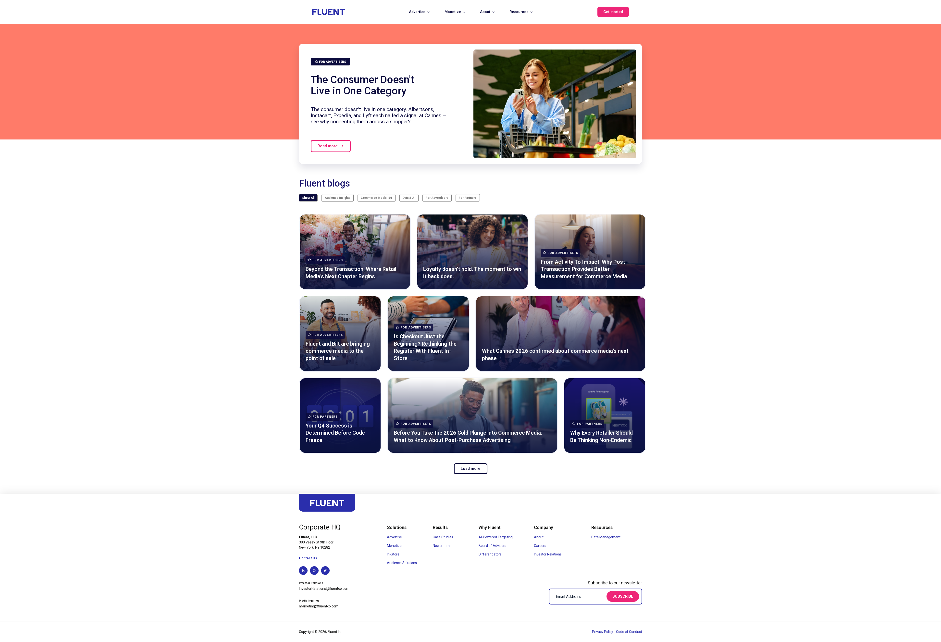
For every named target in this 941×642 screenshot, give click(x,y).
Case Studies (443, 537)
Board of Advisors (492, 546)
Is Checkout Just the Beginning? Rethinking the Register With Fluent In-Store (425, 347)
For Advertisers (437, 198)
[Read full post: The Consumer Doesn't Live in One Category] (554, 104)
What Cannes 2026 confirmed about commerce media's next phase (555, 354)
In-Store (393, 554)
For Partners (468, 198)
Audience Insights (337, 198)
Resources (518, 12)
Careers (540, 546)
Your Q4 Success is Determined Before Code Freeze (335, 433)
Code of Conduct (629, 632)
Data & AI (409, 198)
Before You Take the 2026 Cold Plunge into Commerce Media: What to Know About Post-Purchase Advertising (468, 436)
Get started (613, 12)
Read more (328, 146)
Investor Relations (548, 554)
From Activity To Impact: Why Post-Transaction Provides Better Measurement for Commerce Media (584, 269)
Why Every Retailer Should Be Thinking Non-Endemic (601, 436)
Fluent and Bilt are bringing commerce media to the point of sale (338, 351)
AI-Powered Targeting (496, 537)
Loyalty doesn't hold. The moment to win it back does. (472, 272)
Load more (471, 468)
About (485, 12)
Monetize (453, 12)
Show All (308, 198)
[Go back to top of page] (327, 505)
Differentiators (490, 554)
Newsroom (441, 546)
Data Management (605, 537)
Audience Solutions (402, 563)
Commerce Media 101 (376, 198)
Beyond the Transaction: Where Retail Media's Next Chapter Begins (351, 272)
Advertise (417, 12)
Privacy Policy (603, 632)
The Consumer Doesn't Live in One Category (362, 85)
